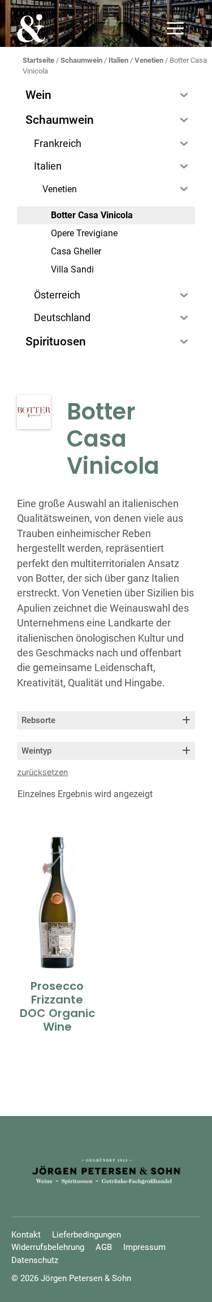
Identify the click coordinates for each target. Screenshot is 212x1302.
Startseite (38, 60)
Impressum (144, 1247)
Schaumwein (81, 60)
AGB (104, 1247)
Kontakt (26, 1235)
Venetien (149, 60)
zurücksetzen (42, 772)
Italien (118, 60)
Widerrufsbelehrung (47, 1247)
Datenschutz (34, 1260)
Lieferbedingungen (86, 1235)
